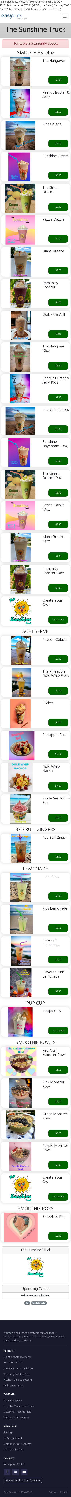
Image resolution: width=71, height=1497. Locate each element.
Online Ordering (13, 1386)
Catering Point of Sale (17, 1374)
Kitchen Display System (18, 1380)
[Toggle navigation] (64, 16)
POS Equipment (13, 1438)
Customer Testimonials (17, 1412)
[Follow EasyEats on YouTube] (24, 1472)
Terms (52, 1492)
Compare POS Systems (17, 1444)
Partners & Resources (16, 1417)
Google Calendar (38, 1303)
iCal (27, 1303)
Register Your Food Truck (19, 1406)
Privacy (63, 1492)
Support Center (15, 1464)
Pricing (8, 1432)
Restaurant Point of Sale (18, 1368)
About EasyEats (13, 1400)
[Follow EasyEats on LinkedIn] (15, 1472)
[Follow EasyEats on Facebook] (7, 1472)
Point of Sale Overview (17, 1357)
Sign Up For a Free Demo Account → (22, 1480)
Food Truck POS (13, 1363)
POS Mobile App (13, 1449)
